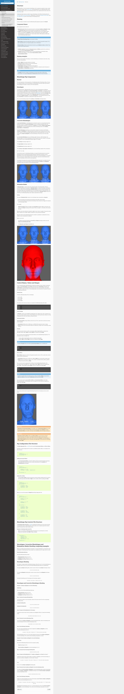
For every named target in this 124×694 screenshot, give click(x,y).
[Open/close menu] (0, 11)
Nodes (2, 40)
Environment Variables (4, 54)
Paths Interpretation (4, 37)
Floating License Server (4, 53)
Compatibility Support (4, 51)
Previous (20, 689)
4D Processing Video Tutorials (5, 8)
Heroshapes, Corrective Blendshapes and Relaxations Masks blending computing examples (7, 25)
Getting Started (4, 13)
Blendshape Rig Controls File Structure (6, 22)
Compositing (3, 44)
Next (48, 689)
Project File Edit (3, 50)
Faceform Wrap (7, 1)
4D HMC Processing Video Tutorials (6, 10)
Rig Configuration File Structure (6, 20)
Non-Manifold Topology (4, 41)
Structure (3, 14)
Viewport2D (3, 34)
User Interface (3, 30)
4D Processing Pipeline (4, 7)
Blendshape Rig (3, 11)
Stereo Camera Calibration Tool (5, 38)
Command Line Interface (4, 47)
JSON (28, 446)
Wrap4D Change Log (4, 28)
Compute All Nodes (4, 48)
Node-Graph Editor (4, 31)
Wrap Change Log (3, 27)
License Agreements (4, 57)
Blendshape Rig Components (6, 17)
